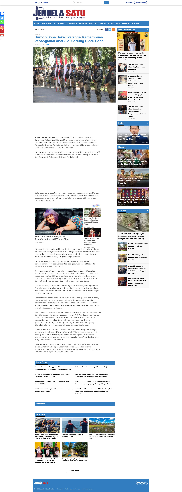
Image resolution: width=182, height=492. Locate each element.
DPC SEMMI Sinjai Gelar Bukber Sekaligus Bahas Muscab (137, 257)
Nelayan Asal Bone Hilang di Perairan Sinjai (91, 367)
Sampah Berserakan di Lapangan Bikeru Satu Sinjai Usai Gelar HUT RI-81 (102, 436)
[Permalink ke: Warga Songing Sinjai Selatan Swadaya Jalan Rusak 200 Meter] (74, 450)
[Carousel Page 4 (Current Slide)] (146, 142)
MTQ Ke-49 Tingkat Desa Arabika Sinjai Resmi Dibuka (138, 246)
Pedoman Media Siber (72, 489)
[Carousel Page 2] (143, 142)
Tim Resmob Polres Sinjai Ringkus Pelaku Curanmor (136, 67)
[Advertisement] (68, 120)
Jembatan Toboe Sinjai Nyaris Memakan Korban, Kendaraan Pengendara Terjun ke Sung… (131, 236)
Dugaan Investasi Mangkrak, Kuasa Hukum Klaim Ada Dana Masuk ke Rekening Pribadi (132, 55)
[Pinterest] (2, 31)
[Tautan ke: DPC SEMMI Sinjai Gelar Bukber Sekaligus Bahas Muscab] (122, 258)
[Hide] (1, 39)
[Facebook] (106, 29)
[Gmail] (2, 35)
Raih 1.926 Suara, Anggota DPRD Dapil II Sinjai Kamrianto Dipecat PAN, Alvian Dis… (133, 136)
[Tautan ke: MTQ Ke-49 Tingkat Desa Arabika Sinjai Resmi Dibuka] (122, 247)
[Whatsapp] (2, 22)
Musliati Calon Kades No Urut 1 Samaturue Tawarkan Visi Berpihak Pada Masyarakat (46, 460)
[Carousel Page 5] (147, 142)
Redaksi (60, 489)
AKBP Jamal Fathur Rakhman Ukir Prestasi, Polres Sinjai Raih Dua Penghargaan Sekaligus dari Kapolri (94, 391)
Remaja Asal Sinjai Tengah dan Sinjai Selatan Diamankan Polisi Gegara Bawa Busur (135, 81)
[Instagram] (2, 26)
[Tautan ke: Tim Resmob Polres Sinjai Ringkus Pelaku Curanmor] (122, 67)
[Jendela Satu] (59, 13)
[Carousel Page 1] (142, 142)
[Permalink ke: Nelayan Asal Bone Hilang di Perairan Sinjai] (74, 425)
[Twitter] (109, 29)
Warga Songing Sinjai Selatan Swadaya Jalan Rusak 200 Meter (74, 459)
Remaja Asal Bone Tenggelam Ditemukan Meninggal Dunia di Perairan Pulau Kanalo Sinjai (46, 436)
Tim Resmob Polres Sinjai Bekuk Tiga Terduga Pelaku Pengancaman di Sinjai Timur (137, 111)
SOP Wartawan (87, 489)
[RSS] (113, 29)
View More (74, 470)
